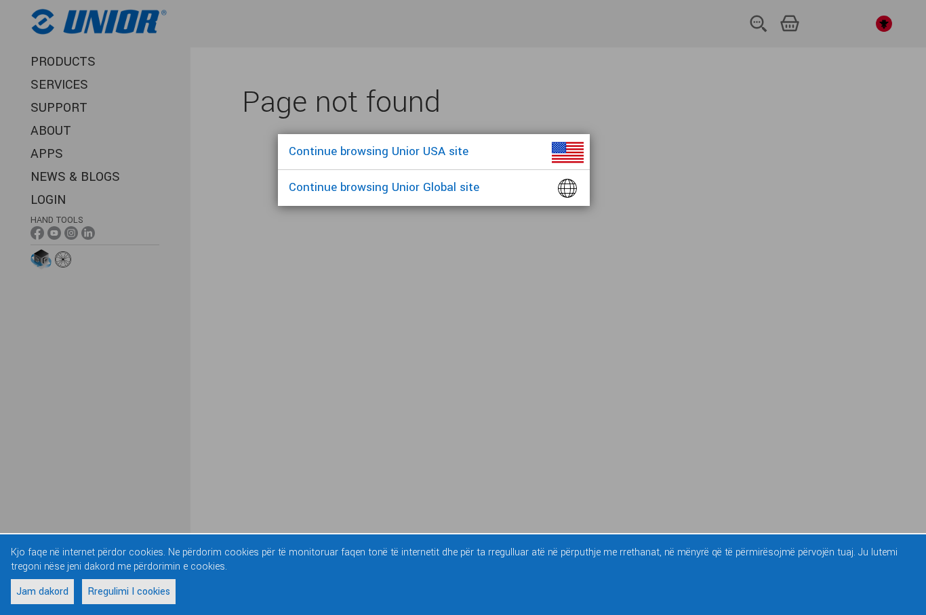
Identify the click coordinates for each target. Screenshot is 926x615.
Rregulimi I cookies (128, 592)
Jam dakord (42, 592)
